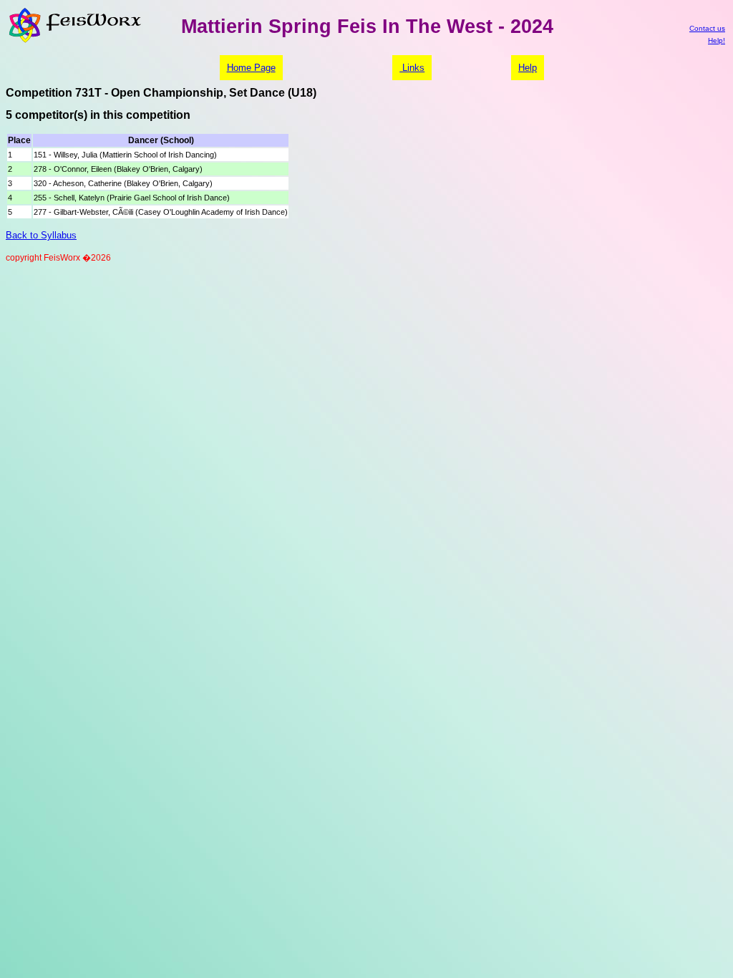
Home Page (251, 67)
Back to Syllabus (41, 235)
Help (527, 67)
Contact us (707, 28)
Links (411, 67)
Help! (716, 40)
